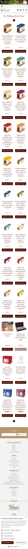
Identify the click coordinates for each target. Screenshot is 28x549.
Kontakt (14, 446)
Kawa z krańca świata (14, 465)
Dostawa (14, 450)
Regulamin (14, 474)
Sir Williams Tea (14, 463)
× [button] (26, 517)
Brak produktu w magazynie (21, 349)
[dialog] (14, 532)
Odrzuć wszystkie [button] (21, 542)
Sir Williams (14, 493)
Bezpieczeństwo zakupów (14, 478)
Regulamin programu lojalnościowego (14, 482)
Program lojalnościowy (14, 480)
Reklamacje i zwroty (14, 452)
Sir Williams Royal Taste (14, 461)
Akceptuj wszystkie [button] (7, 542)
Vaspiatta (14, 467)
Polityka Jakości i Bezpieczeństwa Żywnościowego (14, 484)
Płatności (14, 448)
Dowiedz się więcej (5, 527)
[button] (17, 10)
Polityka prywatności (14, 476)
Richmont (14, 459)
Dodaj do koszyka (7, 51)
